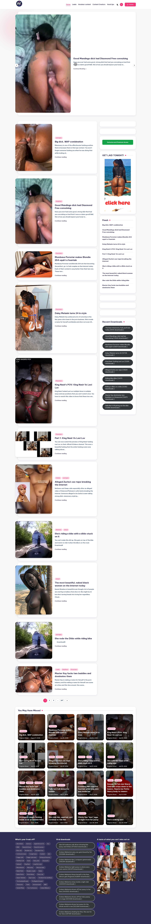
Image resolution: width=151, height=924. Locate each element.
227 (62, 633)
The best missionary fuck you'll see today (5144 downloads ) (117, 262)
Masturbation (20, 867)
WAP (45, 884)
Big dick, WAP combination (69, 74)
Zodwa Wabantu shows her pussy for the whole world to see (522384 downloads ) (74, 905)
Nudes (40, 871)
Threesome (20, 884)
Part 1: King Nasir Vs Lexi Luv (70, 371)
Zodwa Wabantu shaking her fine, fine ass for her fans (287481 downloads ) (75, 913)
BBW (18, 847)
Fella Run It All (20, 860)
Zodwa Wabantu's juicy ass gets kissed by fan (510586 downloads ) (75, 853)
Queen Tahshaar (21, 877)
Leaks (58, 602)
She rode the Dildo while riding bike (73, 571)
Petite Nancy (30, 874)
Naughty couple (31, 871)
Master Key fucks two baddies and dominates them (100, 25)
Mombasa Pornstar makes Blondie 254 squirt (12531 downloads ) (117, 278)
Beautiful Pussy (27, 847)
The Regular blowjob (37, 881)
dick (49, 854)
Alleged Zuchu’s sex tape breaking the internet (116, 193)
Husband (19, 864)
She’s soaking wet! (115, 752)
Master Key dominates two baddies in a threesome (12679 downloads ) (116, 330)
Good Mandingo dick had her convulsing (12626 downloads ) (116, 270)
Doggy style (20, 857)
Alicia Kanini (20, 843)
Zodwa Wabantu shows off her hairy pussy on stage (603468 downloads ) (74, 898)
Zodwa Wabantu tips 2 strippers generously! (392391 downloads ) (75, 861)
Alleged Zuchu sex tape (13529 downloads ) (116, 304)
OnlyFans (59, 134)
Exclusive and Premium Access (117, 75)
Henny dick (36, 860)
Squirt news (32, 877)
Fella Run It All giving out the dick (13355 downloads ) (116, 339)
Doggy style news (31, 857)
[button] (130, 4)
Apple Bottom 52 (39, 843)
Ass (48, 843)
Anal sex (28, 843)
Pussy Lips (40, 874)
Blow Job (19, 850)
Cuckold (42, 854)
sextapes (59, 70)
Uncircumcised (37, 884)
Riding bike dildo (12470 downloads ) (113, 312)
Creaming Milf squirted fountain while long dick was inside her (88, 721)
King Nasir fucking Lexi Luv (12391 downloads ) (117, 295)
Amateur (58, 462)
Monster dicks (40, 867)
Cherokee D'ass (39, 850)
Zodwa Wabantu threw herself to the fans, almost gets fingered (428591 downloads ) (74, 875)
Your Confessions (32, 888)
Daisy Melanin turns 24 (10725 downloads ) (116, 287)
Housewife (46, 860)
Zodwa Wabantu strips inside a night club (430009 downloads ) (74, 883)
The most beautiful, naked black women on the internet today (117, 207)
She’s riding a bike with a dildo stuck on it (117, 200)
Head (28, 860)
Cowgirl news (33, 854)
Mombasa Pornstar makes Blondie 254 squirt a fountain (117, 171)
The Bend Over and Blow (45, 877)
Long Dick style (37, 864)
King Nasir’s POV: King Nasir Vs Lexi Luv (117, 182)
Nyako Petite (20, 874)
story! (66, 462)
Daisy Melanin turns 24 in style (71, 246)
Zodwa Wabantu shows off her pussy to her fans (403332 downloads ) (75, 890)
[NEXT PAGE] (67, 633)
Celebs (58, 410)
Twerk (27, 884)
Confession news (21, 854)
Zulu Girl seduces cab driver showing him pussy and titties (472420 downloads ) (73, 846)
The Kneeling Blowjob (22, 881)
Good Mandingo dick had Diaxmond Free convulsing (116, 164)
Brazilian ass (28, 850)
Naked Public (20, 871)
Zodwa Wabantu (45, 888)
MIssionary (30, 867)
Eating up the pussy (45, 857)
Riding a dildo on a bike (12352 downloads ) (116, 321)
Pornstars (59, 186)
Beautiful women (39, 847)
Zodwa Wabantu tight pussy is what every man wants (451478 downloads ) (74, 868)
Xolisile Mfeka (20, 888)
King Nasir (27, 864)
